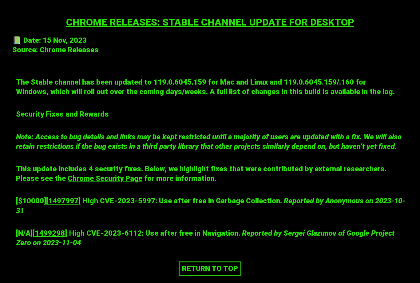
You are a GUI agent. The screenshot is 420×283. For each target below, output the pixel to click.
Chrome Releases (69, 50)
